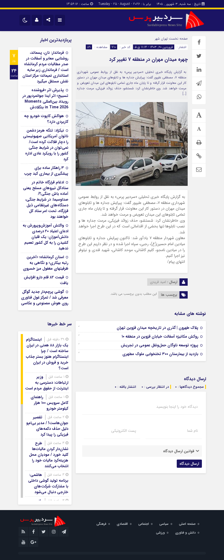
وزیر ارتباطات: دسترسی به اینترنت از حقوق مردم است (46, 382)
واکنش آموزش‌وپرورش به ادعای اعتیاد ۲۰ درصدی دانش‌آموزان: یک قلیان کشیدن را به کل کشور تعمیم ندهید (45, 236)
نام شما (192, 431)
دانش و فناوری (185, 532)
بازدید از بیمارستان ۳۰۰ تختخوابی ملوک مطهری (160, 354)
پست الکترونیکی (123, 431)
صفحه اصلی (187, 523)
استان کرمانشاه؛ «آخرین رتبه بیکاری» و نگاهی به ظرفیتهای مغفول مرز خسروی (45, 263)
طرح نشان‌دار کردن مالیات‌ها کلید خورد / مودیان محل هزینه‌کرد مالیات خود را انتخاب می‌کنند (48, 454)
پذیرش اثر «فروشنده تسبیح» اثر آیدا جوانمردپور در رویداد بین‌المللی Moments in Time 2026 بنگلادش (45, 98)
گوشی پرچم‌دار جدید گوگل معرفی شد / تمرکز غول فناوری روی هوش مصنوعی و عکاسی (44, 297)
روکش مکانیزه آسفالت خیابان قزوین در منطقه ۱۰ (160, 336)
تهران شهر (161, 38)
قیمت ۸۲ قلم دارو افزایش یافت (46, 280)
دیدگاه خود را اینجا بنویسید (177, 407)
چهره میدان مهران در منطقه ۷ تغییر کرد (148, 59)
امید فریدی (158, 282)
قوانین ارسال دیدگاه (178, 451)
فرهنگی (101, 523)
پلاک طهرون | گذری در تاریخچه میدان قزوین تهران (157, 328)
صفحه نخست (178, 38)
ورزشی (160, 532)
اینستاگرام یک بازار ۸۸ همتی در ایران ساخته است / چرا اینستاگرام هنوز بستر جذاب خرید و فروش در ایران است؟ (47, 353)
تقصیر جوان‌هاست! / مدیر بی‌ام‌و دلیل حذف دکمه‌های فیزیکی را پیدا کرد (47, 425)
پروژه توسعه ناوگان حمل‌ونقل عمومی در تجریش (159, 345)
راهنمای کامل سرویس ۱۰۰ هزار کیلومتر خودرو (49, 403)
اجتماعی (143, 523)
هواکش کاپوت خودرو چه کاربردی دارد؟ (46, 119)
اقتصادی (122, 523)
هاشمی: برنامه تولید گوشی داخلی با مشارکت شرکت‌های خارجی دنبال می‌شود (48, 483)
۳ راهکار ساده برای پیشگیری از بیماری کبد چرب (46, 171)
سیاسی (164, 523)
